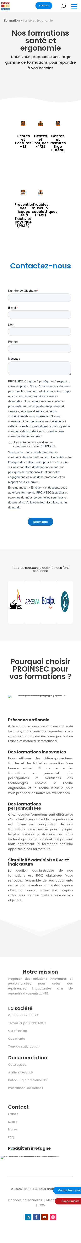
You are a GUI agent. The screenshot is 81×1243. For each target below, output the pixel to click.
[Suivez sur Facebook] (36, 1217)
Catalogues (17, 1064)
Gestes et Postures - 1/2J (40, 141)
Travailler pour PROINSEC (27, 1023)
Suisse (12, 1122)
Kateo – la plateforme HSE (28, 1080)
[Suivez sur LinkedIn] (28, 1217)
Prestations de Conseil (25, 1088)
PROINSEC (30, 1189)
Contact (44, 5)
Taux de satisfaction (23, 1046)
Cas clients (16, 1039)
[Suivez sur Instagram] (53, 1217)
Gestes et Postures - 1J (23, 141)
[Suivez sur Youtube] (44, 1217)
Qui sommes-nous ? (23, 1015)
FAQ (11, 1137)
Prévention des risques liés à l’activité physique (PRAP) (24, 215)
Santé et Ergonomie (38, 20)
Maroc (13, 1129)
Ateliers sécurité (20, 1072)
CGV (41, 1205)
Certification (17, 1031)
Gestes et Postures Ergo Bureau (58, 143)
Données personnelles (25, 1200)
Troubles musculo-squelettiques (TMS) (45, 210)
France (13, 1114)
